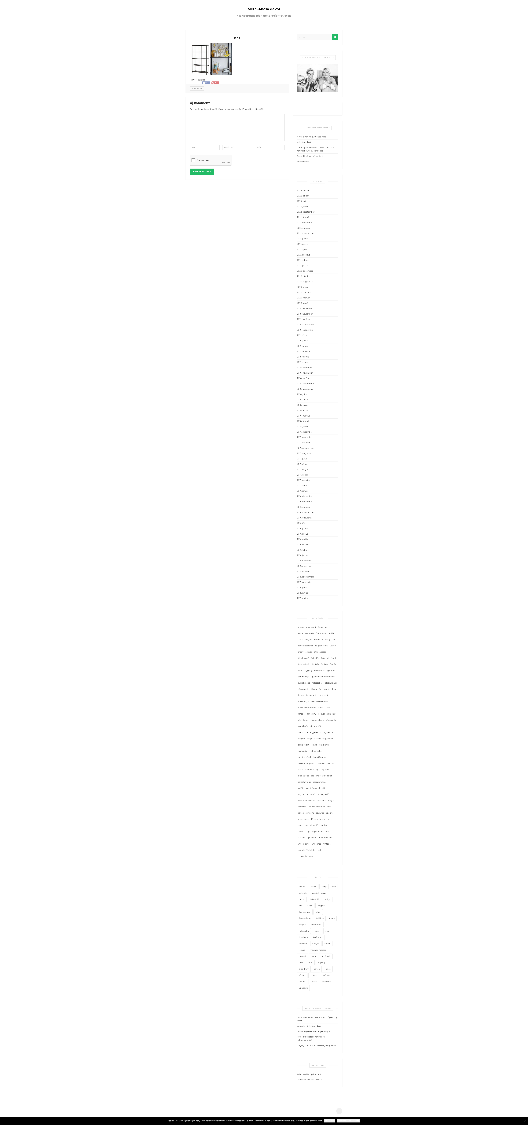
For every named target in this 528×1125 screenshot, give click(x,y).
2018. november (305, 373)
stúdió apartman (317, 806)
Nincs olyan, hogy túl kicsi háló (311, 137)
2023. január (302, 206)
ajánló (313, 886)
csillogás (303, 893)
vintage (327, 844)
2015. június (302, 593)
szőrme (330, 813)
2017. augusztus (304, 453)
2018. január (302, 426)
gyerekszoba (304, 683)
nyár (318, 769)
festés (333, 664)
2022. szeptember (305, 212)
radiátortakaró (320, 782)
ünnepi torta (304, 844)
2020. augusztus (305, 281)
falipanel (325, 658)
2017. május (302, 469)
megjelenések (304, 757)
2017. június (302, 464)
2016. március (303, 544)
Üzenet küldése (202, 171)
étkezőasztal (320, 652)
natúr (300, 769)
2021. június (302, 238)
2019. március (303, 351)
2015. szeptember (305, 577)
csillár (331, 633)
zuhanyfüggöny (305, 856)
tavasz (322, 819)
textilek (323, 825)
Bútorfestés (321, 633)
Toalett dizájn (304, 831)
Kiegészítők (315, 726)
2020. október (303, 276)
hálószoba (317, 683)
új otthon (311, 837)
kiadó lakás (303, 726)
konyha (301, 738)
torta (327, 831)
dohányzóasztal (305, 646)
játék (327, 707)
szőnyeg (320, 813)
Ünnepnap (316, 844)
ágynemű (311, 627)
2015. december (304, 560)
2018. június (302, 399)
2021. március (303, 255)
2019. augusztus (305, 330)
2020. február (303, 298)
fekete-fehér (304, 664)
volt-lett (303, 981)
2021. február (303, 260)
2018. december (305, 367)
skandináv (302, 806)
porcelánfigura (304, 782)
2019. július (302, 335)
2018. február (303, 421)
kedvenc (303, 943)
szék (329, 806)
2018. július (302, 394)
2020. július (302, 287)
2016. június (302, 528)
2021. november (304, 222)
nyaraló (325, 769)
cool (334, 886)
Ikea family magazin (307, 695)
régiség (321, 962)
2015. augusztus (304, 582)
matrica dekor (315, 751)
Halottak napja (330, 683)
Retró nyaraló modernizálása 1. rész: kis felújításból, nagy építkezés (315, 149)
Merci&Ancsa (319, 757)
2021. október (303, 228)
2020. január (303, 303)
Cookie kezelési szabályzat (309, 1079)
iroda (320, 707)
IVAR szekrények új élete (324, 1045)
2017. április (302, 475)
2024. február (303, 190)
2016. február (303, 550)
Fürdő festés (303, 161)
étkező (308, 652)
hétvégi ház (315, 689)
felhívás (315, 664)
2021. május (302, 244)
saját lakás (321, 800)
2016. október (303, 507)
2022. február (303, 217)
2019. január (302, 362)
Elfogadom (329, 1121)
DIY (335, 639)
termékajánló (311, 825)
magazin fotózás (318, 950)
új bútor (301, 837)
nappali (331, 763)
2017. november (304, 437)
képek (306, 720)
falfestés (315, 658)
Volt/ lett (310, 850)
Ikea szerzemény (319, 701)
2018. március (303, 416)
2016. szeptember (305, 512)
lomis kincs (324, 745)
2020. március (303, 292)
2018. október (303, 378)
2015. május (302, 598)
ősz (312, 776)
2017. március (303, 480)
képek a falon (317, 720)
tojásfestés (317, 831)
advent (301, 627)
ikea (327, 931)
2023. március (303, 201)
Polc (318, 776)
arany (327, 627)
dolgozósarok (321, 646)
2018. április (302, 410)
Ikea (334, 689)
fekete (334, 658)
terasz (300, 825)
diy (300, 905)
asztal (300, 633)
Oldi (301, 962)
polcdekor (327, 776)
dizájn (309, 905)
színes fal (310, 813)
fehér (318, 912)
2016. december (304, 496)
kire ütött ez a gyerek (308, 732)
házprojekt (303, 689)
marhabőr (302, 751)
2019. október (303, 319)
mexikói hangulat (306, 763)
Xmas (314, 981)
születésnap (303, 819)
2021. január (302, 265)
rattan (324, 788)
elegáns (321, 905)
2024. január (303, 196)
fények (302, 924)
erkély (300, 652)
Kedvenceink (324, 714)
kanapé (301, 714)
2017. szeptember (305, 448)
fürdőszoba (316, 924)
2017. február (303, 485)
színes (301, 813)
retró (312, 794)
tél (329, 819)
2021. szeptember (305, 233)
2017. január (302, 491)
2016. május (302, 534)
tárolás (314, 819)
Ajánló (320, 627)
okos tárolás (303, 776)
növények (309, 769)
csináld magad (305, 639)
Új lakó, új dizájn (304, 142)
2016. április (302, 539)
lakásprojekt (303, 745)
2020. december (305, 271)
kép (299, 720)
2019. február (303, 357)
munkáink (321, 763)
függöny (308, 670)
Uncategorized (325, 837)
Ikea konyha (303, 701)
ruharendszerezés (306, 800)
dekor (302, 899)
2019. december (305, 308)
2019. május (302, 346)
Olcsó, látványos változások (310, 156)
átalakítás (309, 633)
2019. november (305, 314)
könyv (309, 738)
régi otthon (303, 794)
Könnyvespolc (327, 732)
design (328, 639)
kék (334, 714)
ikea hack (303, 937)
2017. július (302, 459)
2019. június (302, 340)
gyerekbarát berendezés (323, 676)
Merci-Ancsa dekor (264, 9)
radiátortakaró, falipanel (309, 788)
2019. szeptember (305, 324)
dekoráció (318, 639)
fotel (300, 670)
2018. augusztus (305, 389)
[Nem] (524, 1121)
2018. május (302, 405)
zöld (319, 850)
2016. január (302, 555)
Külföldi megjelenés (323, 738)
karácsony (311, 714)
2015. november (304, 566)
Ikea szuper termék (307, 707)
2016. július (302, 523)
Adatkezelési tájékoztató (309, 1074)
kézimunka (331, 720)
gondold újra (304, 676)
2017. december (304, 432)
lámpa (314, 745)
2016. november (304, 501)
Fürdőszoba (319, 670)
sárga (331, 800)
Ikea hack (323, 695)
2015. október (303, 571)
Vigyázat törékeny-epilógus (317, 1031)
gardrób (331, 670)
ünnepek (303, 988)
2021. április (302, 249)
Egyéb (332, 646)
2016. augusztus (304, 518)
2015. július (302, 587)
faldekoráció (303, 658)
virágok (301, 850)
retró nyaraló (323, 794)
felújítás (324, 664)
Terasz (328, 969)
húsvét (326, 689)
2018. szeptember (305, 383)
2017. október (303, 442)
